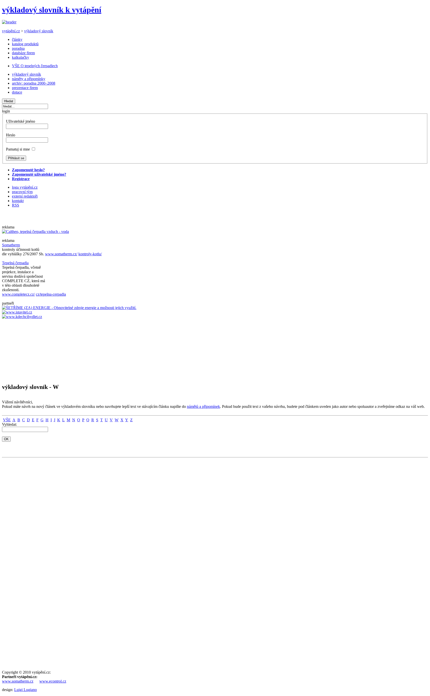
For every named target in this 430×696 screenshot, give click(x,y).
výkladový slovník (38, 31)
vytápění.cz (11, 31)
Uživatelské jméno (20, 121)
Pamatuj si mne (18, 149)
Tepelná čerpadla (15, 263)
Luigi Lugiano (25, 690)
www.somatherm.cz (17, 681)
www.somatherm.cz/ (61, 254)
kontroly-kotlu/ (90, 254)
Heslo (10, 135)
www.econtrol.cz (52, 681)
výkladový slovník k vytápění (51, 9)
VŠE (7, 420)
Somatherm (11, 245)
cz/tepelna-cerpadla (51, 294)
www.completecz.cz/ (18, 294)
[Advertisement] (17, 349)
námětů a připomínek (203, 406)
